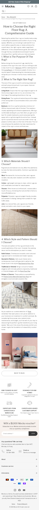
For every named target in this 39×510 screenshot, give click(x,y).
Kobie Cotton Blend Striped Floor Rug (16, 277)
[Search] (3, 11)
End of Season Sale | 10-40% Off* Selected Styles (19, 2)
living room (8, 70)
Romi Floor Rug (25, 271)
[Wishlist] (28, 6)
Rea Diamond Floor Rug (26, 263)
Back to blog (19, 373)
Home (3, 17)
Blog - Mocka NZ (11, 17)
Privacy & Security (22, 504)
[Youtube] (24, 490)
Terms (13, 504)
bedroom (18, 68)
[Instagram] (15, 490)
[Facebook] (19, 490)
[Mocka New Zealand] (10, 6)
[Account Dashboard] (32, 6)
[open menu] (3, 6)
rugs (29, 311)
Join (33, 433)
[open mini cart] (36, 6)
